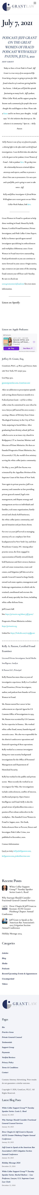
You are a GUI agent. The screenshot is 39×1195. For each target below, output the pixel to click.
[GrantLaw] (18, 11)
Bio (3, 1027)
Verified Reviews (8, 1057)
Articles (5, 953)
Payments (6, 1052)
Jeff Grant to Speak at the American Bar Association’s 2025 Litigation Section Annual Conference (18, 924)
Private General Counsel (12, 1037)
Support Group (8, 1047)
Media (4, 963)
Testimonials (7, 1042)
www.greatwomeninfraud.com (13, 284)
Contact (5, 1072)
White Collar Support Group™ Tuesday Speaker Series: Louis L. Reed (21, 889)
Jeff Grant (8, 62)
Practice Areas (8, 1032)
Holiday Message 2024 (12, 933)
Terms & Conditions (10, 1067)
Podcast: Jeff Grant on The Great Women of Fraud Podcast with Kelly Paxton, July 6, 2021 (19, 47)
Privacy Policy (8, 1062)
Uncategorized (8, 979)
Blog (4, 958)
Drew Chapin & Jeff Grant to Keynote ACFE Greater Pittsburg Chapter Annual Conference (19, 910)
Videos (5, 984)
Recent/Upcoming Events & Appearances (19, 974)
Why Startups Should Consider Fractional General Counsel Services (18, 899)
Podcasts (5, 968)
